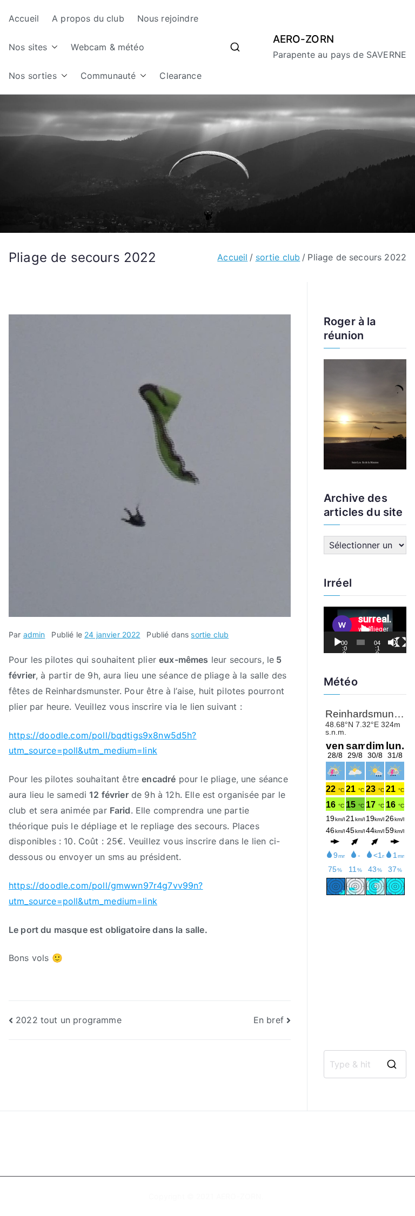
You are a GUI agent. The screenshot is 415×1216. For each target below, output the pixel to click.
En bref (268, 1020)
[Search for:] (365, 1064)
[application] (365, 630)
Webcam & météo (107, 47)
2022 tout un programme (69, 1020)
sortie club (210, 634)
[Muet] (392, 642)
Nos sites (28, 47)
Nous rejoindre (167, 18)
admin (34, 634)
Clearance (180, 75)
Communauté (108, 75)
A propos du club (88, 18)
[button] (52, 47)
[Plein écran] (401, 642)
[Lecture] (337, 642)
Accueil (24, 18)
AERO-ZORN (303, 39)
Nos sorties (33, 75)
